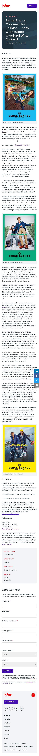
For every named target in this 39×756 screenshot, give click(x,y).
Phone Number (7, 641)
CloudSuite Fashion (10, 570)
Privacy (6, 743)
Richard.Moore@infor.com (10, 529)
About (6, 738)
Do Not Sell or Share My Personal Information (18, 746)
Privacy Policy (33, 679)
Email (36, 385)
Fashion (6, 562)
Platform (7, 727)
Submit (6, 671)
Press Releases (9, 555)
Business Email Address (9, 621)
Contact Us (9, 702)
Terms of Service (6, 683)
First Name (5, 601)
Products (7, 719)
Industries (7, 715)
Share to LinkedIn (36, 371)
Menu (30, 6)
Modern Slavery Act (21, 743)
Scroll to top (33, 695)
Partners (6, 734)
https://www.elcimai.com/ (10, 514)
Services (6, 731)
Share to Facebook (36, 375)
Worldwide (7, 580)
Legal (12, 743)
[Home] (6, 5)
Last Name (5, 611)
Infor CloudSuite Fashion (21, 145)
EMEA (6, 578)
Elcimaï (4, 307)
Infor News (11, 16)
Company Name (7, 631)
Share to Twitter (36, 380)
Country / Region (7, 650)
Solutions (7, 723)
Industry (4, 660)
